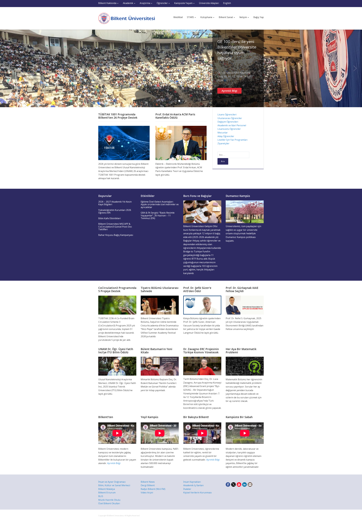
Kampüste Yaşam (183, 3)
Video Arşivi (147, 492)
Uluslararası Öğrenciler (229, 118)
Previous (6, 68)
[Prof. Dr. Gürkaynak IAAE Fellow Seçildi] (245, 304)
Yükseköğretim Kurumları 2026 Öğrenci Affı (114, 211)
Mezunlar (222, 132)
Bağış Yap (258, 17)
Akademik (128, 3)
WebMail (178, 17)
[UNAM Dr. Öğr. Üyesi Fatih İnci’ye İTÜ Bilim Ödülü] (117, 365)
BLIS (100, 496)
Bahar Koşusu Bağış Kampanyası (115, 235)
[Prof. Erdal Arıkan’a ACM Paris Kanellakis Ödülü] (181, 142)
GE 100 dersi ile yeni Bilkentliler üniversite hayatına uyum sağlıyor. (236, 50)
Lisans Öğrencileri (226, 114)
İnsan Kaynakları (192, 481)
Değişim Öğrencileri (227, 121)
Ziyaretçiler (223, 143)
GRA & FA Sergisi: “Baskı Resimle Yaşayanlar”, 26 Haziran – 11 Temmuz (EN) (157, 215)
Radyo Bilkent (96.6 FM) (153, 489)
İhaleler (187, 489)
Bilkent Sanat (226, 17)
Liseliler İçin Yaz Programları (232, 139)
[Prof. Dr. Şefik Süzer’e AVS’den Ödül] (202, 304)
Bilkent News (148, 481)
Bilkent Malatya (106, 489)
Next (355, 68)
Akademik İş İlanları (193, 485)
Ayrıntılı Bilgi (229, 90)
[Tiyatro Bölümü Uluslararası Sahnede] (160, 304)
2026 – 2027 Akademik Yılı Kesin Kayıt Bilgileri (115, 203)
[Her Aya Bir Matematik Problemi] (245, 365)
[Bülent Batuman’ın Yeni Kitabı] (160, 365)
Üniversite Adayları (209, 3)
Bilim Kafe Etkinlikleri (109, 218)
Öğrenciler (162, 3)
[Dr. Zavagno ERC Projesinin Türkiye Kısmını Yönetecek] (202, 365)
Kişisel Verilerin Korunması (197, 492)
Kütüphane (206, 17)
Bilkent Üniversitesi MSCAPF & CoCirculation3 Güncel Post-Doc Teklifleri (115, 226)
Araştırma (145, 3)
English (227, 3)
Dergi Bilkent (148, 485)
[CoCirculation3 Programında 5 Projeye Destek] (117, 304)
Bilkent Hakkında (107, 3)
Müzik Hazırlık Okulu (109, 499)
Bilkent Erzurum (107, 492)
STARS (190, 17)
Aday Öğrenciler (225, 136)
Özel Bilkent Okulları (109, 503)
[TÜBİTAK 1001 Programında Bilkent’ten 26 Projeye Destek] (124, 142)
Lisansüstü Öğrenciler (229, 128)
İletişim (243, 17)
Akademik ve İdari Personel (231, 125)
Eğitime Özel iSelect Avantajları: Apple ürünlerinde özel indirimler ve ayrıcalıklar (160, 204)
